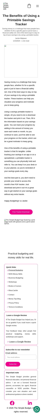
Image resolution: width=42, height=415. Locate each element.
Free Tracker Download (20, 212)
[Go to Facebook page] (13, 403)
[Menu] (37, 6)
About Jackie (13, 290)
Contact (11, 295)
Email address (11, 353)
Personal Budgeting (16, 270)
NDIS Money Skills (15, 274)
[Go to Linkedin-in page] (30, 403)
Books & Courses (15, 286)
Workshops (13, 282)
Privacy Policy (14, 303)
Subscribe (13, 364)
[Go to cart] (29, 6)
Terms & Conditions (16, 307)
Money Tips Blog (15, 299)
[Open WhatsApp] (36, 409)
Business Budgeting (16, 278)
